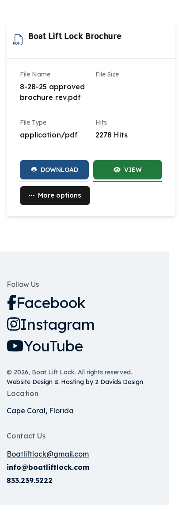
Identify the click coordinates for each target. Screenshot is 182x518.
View (133, 170)
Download (59, 170)
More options (59, 195)
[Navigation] (178, 24)
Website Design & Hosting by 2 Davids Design (75, 382)
